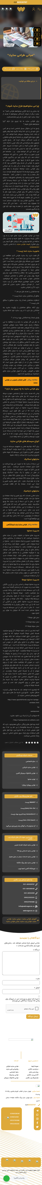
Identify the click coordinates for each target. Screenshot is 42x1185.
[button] (37, 30)
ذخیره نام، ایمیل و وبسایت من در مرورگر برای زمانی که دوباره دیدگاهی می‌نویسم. (22, 1000)
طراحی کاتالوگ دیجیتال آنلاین (25, 773)
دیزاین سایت (16, 919)
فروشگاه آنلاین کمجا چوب (26, 868)
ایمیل (37, 988)
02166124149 (14, 1117)
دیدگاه (36, 950)
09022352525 (14, 1124)
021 (20, 2)
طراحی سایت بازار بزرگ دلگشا (26, 863)
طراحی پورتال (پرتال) (28, 785)
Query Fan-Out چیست (27, 808)
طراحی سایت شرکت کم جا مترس (24, 845)
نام (38, 979)
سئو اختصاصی (30, 761)
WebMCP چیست (30, 802)
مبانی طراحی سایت (12, 921)
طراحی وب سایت (26, 921)
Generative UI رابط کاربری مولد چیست (23, 814)
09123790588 (14, 1120)
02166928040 (15, 1113)
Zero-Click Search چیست (26, 820)
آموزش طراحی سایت (29, 919)
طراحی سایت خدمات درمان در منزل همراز (22, 857)
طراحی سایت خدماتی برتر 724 (26, 851)
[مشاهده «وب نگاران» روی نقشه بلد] (21, 1143)
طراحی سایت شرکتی (28, 767)
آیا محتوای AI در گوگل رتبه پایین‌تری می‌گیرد (20, 826)
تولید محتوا (31, 779)
